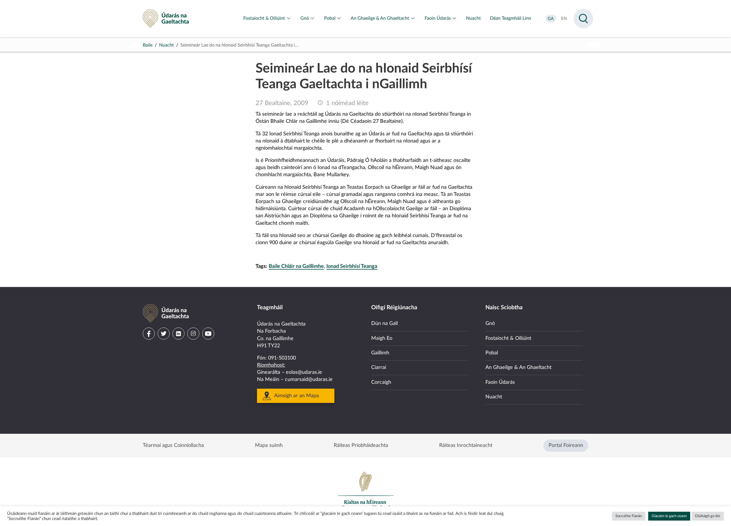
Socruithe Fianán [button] (628, 516)
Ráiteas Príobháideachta (361, 445)
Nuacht (166, 45)
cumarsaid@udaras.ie (309, 379)
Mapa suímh (269, 445)
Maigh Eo (381, 338)
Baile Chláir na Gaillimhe (296, 266)
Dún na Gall (384, 323)
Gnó (490, 323)
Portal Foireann (566, 445)
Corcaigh (381, 382)
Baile (147, 45)
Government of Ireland (365, 490)
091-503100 (282, 358)
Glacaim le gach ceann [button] (669, 516)
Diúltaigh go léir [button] (707, 516)
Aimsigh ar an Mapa (296, 395)
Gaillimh (380, 353)
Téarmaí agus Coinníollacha (173, 445)
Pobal (491, 353)
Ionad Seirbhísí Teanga (351, 266)
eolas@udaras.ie (304, 372)
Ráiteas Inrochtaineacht (465, 445)
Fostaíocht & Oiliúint (508, 338)
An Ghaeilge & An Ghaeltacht (518, 367)
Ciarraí (378, 367)
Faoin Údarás (500, 382)
